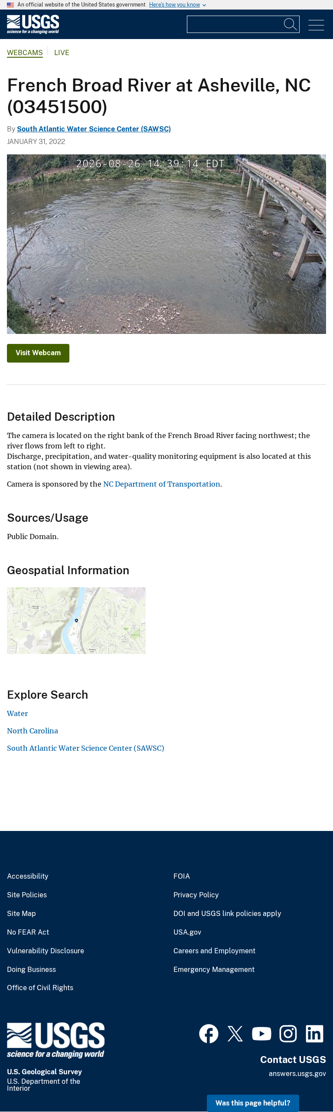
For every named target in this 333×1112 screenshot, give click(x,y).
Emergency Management (214, 970)
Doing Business (31, 970)
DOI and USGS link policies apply (227, 914)
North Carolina (32, 730)
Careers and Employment (214, 951)
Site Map (21, 914)
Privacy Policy (196, 895)
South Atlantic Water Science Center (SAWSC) (94, 129)
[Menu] (316, 25)
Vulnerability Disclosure (45, 951)
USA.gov (187, 932)
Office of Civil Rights (40, 988)
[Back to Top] (301, 1080)
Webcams (25, 53)
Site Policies (27, 895)
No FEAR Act (28, 932)
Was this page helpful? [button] (253, 1103)
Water (17, 713)
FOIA (181, 876)
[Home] (33, 32)
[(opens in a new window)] (208, 1032)
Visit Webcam (38, 353)
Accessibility (28, 876)
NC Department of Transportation (161, 484)
